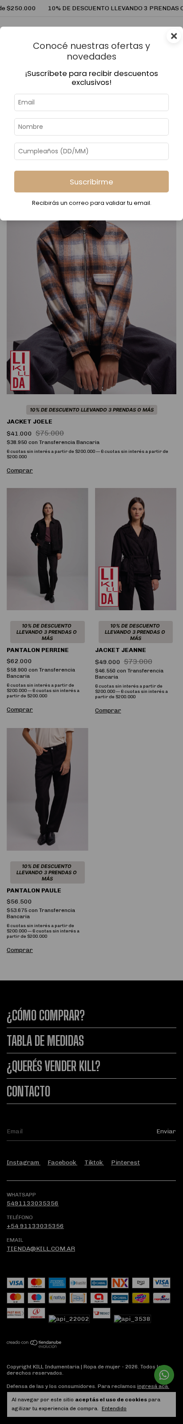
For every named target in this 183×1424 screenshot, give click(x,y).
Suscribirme (91, 181)
